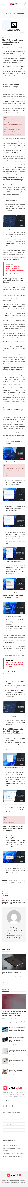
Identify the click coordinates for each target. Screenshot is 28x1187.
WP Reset (5, 1121)
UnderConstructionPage (8, 1118)
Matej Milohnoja (5, 976)
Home (4, 12)
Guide (3, 37)
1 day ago (7, 1018)
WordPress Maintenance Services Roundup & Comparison (12, 1149)
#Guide (22, 880)
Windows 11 (23, 12)
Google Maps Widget (7, 1124)
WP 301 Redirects (6, 1129)
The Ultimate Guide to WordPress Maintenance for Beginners (13, 1157)
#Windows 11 (6, 884)
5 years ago (9, 47)
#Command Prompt (13, 880)
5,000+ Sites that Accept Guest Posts (10, 1145)
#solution (12, 882)
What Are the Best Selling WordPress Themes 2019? (13, 1153)
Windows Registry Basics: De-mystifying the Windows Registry (15, 665)
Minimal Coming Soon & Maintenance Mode (12, 1127)
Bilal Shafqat (4, 47)
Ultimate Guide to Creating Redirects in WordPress (13, 1161)
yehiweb (3, 1018)
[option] (14, 966)
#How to (5, 882)
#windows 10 (20, 882)
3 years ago (11, 976)
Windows (17, 12)
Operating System (10, 12)
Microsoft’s (6, 161)
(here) (4, 346)
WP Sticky (5, 1132)
